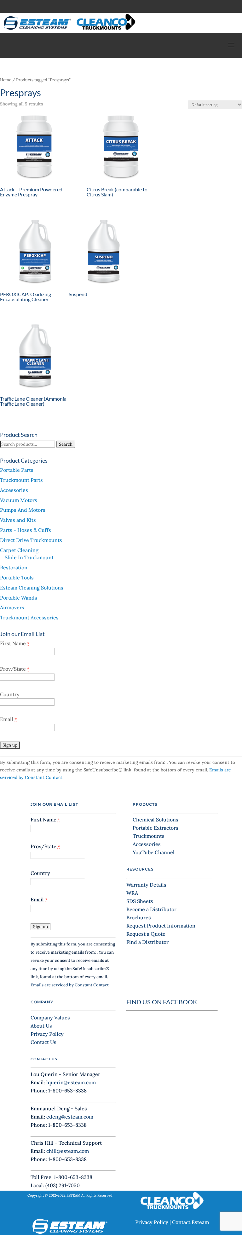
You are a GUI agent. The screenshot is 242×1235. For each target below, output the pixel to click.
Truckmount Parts (21, 480)
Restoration (13, 567)
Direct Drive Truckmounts (31, 540)
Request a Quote (145, 934)
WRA (132, 893)
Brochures (138, 917)
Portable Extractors (155, 828)
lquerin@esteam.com (71, 1082)
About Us (41, 1026)
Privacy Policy (47, 1034)
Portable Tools (17, 577)
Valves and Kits (18, 520)
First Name (15, 643)
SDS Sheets (139, 901)
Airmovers (12, 607)
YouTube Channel (154, 852)
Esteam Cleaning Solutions (31, 587)
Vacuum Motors (18, 500)
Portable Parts (16, 470)
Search (65, 444)
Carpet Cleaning (19, 550)
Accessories (14, 490)
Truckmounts (148, 836)
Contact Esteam (190, 1222)
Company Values (50, 1017)
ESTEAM (73, 1195)
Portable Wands (18, 598)
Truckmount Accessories (29, 617)
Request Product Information (160, 925)
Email (8, 719)
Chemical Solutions (155, 819)
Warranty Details (146, 885)
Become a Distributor (151, 909)
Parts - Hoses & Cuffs (25, 530)
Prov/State (15, 669)
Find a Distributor (147, 942)
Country (10, 694)
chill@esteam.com (67, 1151)
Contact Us (43, 1042)
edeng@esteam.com (69, 1117)
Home (5, 79)
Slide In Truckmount (29, 557)
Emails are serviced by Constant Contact (70, 985)
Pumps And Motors (22, 510)
